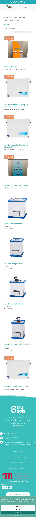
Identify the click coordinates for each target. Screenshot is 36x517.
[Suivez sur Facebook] (3, 487)
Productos (14, 17)
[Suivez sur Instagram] (10, 487)
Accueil (6, 17)
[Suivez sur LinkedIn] (6, 487)
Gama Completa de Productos (18, 494)
